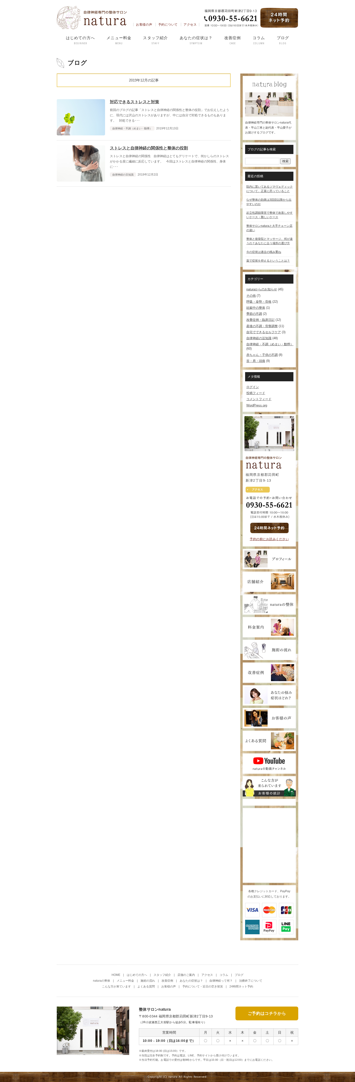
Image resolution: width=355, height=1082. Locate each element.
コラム (259, 40)
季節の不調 (254, 314)
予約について (168, 24)
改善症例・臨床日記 (260, 320)
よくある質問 (146, 986)
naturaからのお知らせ (261, 289)
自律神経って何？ (221, 980)
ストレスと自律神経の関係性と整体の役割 (149, 148)
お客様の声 (144, 24)
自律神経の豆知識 (258, 338)
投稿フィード (255, 393)
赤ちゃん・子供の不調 (262, 355)
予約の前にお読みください (269, 539)
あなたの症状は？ (196, 40)
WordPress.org (256, 405)
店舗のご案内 (186, 975)
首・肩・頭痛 (255, 361)
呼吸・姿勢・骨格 (258, 301)
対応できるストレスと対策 (134, 102)
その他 (251, 295)
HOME (116, 975)
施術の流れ (148, 980)
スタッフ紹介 (155, 40)
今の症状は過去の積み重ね (263, 252)
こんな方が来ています (116, 986)
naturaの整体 (101, 980)
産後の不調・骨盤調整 (262, 326)
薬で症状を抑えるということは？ (268, 260)
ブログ (283, 40)
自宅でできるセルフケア (263, 332)
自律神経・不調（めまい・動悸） (269, 344)
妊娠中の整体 (255, 307)
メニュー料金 (118, 40)
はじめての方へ (80, 40)
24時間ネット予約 (241, 986)
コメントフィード (258, 399)
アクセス (190, 24)
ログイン (252, 387)
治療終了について (250, 980)
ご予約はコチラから (267, 1013)
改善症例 (232, 40)
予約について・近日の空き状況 (202, 986)
